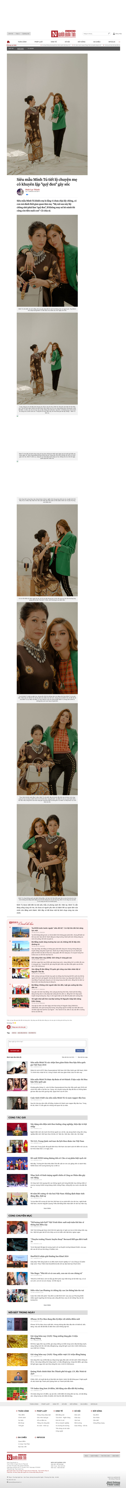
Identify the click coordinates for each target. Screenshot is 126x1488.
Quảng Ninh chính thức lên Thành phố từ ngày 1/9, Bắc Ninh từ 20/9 (58, 1372)
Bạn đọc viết (22, 1447)
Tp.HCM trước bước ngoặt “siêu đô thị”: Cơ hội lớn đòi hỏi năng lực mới (57, 929)
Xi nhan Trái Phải (24, 1444)
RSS (86, 1456)
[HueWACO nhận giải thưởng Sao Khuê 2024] (17, 1261)
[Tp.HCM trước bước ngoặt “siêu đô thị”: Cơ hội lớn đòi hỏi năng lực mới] (21, 932)
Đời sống (81, 42)
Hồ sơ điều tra (41, 1420)
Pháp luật (39, 42)
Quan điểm (21, 1441)
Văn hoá (77, 1420)
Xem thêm (47, 1208)
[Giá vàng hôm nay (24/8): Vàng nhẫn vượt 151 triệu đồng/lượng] (17, 1359)
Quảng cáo (25, 33)
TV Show (31, 48)
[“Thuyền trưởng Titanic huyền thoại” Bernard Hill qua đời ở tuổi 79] (17, 1244)
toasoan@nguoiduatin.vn (14, 1482)
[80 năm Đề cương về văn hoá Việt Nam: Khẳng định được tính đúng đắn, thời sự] (17, 1198)
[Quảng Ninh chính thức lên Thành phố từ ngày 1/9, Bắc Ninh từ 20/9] (17, 1376)
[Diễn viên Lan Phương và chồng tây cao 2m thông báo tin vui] (17, 1295)
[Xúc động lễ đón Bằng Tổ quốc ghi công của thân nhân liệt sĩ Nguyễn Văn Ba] (21, 973)
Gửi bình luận (14, 1050)
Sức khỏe (96, 1417)
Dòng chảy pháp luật (44, 1415)
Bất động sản (60, 1415)
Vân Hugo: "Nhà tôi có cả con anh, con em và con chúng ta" (56, 1273)
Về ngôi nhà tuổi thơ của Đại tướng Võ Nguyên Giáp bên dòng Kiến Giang (56, 1000)
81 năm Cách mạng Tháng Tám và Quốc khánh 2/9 (57, 45)
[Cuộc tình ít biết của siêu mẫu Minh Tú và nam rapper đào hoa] (17, 1103)
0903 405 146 (12, 1479)
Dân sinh (77, 1415)
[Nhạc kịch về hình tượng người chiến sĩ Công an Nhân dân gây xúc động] (17, 1180)
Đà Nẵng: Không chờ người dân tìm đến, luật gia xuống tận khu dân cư (57, 986)
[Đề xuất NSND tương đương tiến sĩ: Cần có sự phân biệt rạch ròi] (17, 1163)
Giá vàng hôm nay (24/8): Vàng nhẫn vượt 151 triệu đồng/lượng (58, 1354)
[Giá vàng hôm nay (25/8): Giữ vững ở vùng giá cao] (21, 962)
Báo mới (116, 1456)
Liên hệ (10, 33)
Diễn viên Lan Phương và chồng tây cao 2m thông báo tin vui (57, 1290)
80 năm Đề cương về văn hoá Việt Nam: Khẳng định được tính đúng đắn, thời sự (57, 1194)
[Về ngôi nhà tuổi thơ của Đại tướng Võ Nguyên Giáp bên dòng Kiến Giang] (21, 1003)
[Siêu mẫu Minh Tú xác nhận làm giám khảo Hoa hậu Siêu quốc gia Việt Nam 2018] (17, 1067)
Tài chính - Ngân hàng (63, 1417)
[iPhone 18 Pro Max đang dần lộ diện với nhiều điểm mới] (17, 1324)
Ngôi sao (20, 48)
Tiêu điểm (21, 1415)
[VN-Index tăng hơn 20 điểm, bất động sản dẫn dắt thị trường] (17, 1393)
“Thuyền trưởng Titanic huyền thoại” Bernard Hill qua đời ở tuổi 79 (59, 1240)
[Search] (109, 33)
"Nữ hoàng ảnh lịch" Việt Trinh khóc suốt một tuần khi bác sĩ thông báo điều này (57, 1223)
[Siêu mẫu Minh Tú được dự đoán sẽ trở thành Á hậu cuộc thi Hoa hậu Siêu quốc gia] (17, 1084)
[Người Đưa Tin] (40, 1457)
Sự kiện (20, 1420)
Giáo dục (77, 1417)
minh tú (14, 1033)
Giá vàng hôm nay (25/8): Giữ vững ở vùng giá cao (52, 958)
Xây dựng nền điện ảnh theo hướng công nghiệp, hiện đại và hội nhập (59, 1125)
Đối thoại (21, 1423)
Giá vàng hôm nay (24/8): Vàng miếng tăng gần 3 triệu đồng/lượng (54, 1337)
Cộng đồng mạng (98, 1423)
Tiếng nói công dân (43, 1423)
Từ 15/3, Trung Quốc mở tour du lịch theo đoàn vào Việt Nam (57, 1141)
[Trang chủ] (63, 33)
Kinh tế (54, 42)
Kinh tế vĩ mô (60, 1420)
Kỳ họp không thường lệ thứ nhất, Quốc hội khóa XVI (27, 45)
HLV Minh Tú (32, 1033)
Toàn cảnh (22, 42)
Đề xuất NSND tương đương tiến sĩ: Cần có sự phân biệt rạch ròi (58, 1158)
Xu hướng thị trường (62, 1426)
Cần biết (96, 1420)
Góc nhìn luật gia (42, 1417)
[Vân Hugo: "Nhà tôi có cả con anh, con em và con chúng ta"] (17, 1278)
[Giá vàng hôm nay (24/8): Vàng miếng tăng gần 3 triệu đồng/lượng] (17, 1341)
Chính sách (22, 1417)
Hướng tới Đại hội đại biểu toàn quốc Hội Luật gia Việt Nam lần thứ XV (93, 45)
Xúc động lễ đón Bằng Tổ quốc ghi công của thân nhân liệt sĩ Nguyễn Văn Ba (56, 970)
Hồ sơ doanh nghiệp (62, 1423)
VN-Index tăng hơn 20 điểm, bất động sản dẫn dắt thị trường (57, 1388)
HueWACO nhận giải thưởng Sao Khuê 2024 (49, 1256)
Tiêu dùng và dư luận (63, 1428)
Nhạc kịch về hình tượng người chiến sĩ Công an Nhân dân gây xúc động (58, 1176)
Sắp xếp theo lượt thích (68, 1057)
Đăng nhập (80, 1050)
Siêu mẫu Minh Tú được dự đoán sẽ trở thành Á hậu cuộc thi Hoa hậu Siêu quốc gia (59, 1080)
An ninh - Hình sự (43, 1426)
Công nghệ (59, 1431)
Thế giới (21, 1426)
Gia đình (96, 1415)
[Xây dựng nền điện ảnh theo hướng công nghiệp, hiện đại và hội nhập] (17, 1129)
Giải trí (10, 48)
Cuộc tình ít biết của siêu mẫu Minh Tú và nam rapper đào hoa (58, 1098)
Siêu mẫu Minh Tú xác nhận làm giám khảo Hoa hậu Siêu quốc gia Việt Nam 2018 (58, 1063)
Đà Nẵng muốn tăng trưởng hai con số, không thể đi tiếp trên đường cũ (56, 943)
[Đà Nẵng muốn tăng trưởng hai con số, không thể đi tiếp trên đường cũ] (21, 946)
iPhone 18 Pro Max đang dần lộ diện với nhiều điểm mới (55, 1319)
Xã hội (67, 42)
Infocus (112, 42)
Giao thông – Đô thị (80, 1426)
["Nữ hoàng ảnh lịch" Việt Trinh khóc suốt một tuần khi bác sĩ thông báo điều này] (17, 1227)
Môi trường (78, 1423)
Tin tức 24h (105, 1456)
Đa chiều (96, 42)
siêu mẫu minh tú (22, 1033)
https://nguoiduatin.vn (12, 1462)
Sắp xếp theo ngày (83, 1057)
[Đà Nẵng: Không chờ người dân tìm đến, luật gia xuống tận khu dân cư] (21, 989)
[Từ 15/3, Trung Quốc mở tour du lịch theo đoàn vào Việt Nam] (17, 1146)
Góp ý (17, 33)
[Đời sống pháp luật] (101, 1483)
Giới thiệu (94, 1456)
